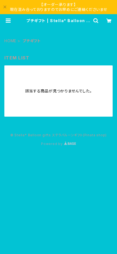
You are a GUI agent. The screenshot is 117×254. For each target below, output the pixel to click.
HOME (10, 40)
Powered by (52, 144)
